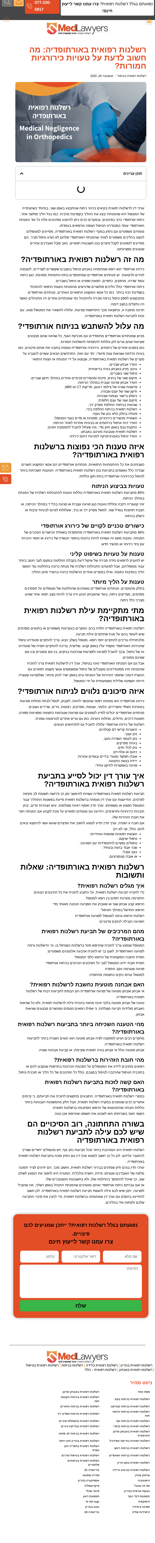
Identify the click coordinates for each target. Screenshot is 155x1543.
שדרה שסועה (91, 1475)
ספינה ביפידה (141, 1506)
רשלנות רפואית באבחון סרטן (81, 1391)
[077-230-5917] (29, 6)
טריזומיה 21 (91, 1470)
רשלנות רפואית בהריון (136, 1365)
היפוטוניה (144, 1480)
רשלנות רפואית (84, 231)
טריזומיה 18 (91, 1512)
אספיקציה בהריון (88, 1480)
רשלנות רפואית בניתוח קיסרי (131, 1426)
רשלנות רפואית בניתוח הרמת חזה (131, 1413)
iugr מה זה (92, 1501)
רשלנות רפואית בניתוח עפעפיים (129, 1455)
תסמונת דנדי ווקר (139, 1496)
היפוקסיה (144, 1501)
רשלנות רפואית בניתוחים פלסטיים (83, 1462)
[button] (22, 173)
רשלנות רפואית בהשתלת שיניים (79, 1421)
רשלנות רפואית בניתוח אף (133, 1421)
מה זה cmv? (142, 1485)
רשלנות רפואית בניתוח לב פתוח (79, 1433)
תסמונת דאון (91, 1496)
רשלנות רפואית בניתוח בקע (132, 1399)
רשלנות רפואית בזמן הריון (133, 1462)
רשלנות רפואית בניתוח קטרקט (130, 1406)
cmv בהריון (92, 1506)
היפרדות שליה (141, 1512)
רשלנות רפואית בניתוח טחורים (79, 1406)
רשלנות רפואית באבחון (135, 1370)
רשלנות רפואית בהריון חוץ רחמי (79, 1440)
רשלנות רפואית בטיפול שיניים (80, 1455)
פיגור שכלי (92, 1491)
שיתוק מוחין (142, 1475)
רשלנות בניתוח (72, 1365)
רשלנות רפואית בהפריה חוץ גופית (81, 1448)
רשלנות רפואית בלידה (102, 1365)
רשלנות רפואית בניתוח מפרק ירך (78, 1413)
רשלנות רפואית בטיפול (131, 76)
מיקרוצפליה (91, 1485)
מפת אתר (144, 1391)
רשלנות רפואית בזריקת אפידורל (129, 1440)
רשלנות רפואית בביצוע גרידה (131, 1470)
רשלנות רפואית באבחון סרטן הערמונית (131, 1433)
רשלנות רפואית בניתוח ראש (132, 1448)
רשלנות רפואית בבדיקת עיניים (80, 1426)
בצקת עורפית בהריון (137, 1491)
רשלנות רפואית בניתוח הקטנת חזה (79, 1399)
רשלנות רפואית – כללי (100, 1370)
